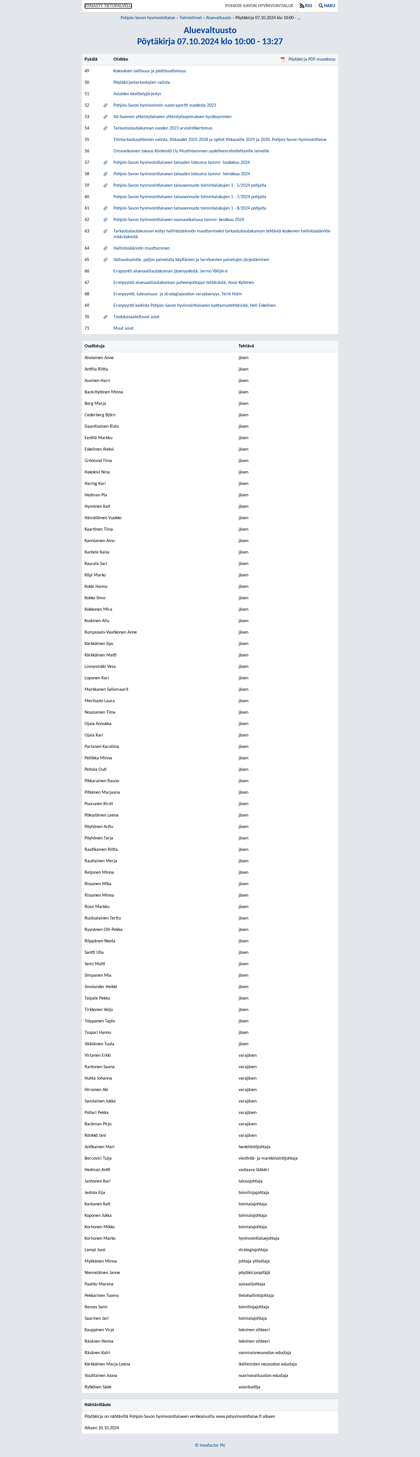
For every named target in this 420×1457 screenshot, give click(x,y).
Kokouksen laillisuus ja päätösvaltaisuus (149, 71)
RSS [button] (308, 6)
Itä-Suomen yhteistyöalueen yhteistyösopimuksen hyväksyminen (172, 117)
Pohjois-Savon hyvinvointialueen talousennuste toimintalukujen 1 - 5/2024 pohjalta (189, 185)
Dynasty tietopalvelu (108, 6)
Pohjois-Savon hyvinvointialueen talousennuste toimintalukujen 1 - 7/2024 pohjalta (189, 197)
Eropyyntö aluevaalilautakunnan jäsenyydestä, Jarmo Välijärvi (170, 271)
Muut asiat (123, 328)
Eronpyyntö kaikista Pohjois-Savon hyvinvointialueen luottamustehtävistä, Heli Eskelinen (194, 305)
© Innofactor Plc (210, 1445)
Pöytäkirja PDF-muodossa (312, 59)
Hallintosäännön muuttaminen (141, 248)
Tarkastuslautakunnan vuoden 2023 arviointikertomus (162, 128)
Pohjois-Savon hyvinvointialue (259, 6)
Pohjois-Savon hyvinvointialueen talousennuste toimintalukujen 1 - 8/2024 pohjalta (189, 208)
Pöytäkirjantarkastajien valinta (141, 82)
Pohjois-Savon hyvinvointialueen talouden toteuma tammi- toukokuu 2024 (181, 162)
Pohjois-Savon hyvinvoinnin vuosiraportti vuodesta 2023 (164, 105)
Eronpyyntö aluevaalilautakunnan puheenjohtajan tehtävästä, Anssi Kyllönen (183, 282)
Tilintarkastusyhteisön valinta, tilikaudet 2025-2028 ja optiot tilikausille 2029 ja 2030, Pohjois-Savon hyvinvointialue (220, 140)
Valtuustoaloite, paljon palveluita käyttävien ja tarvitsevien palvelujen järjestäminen (191, 260)
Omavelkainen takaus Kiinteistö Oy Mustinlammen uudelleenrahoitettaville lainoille (191, 151)
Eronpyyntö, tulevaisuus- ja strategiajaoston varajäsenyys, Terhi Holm (177, 294)
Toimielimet (190, 18)
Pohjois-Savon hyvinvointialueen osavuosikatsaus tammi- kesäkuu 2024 (178, 220)
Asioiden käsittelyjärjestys (137, 94)
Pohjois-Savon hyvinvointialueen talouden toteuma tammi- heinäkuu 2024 (181, 174)
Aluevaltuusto (218, 18)
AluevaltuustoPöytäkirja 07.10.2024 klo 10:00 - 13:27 (210, 36)
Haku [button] (329, 6)
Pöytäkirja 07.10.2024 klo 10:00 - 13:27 (269, 18)
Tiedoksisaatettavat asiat (136, 317)
